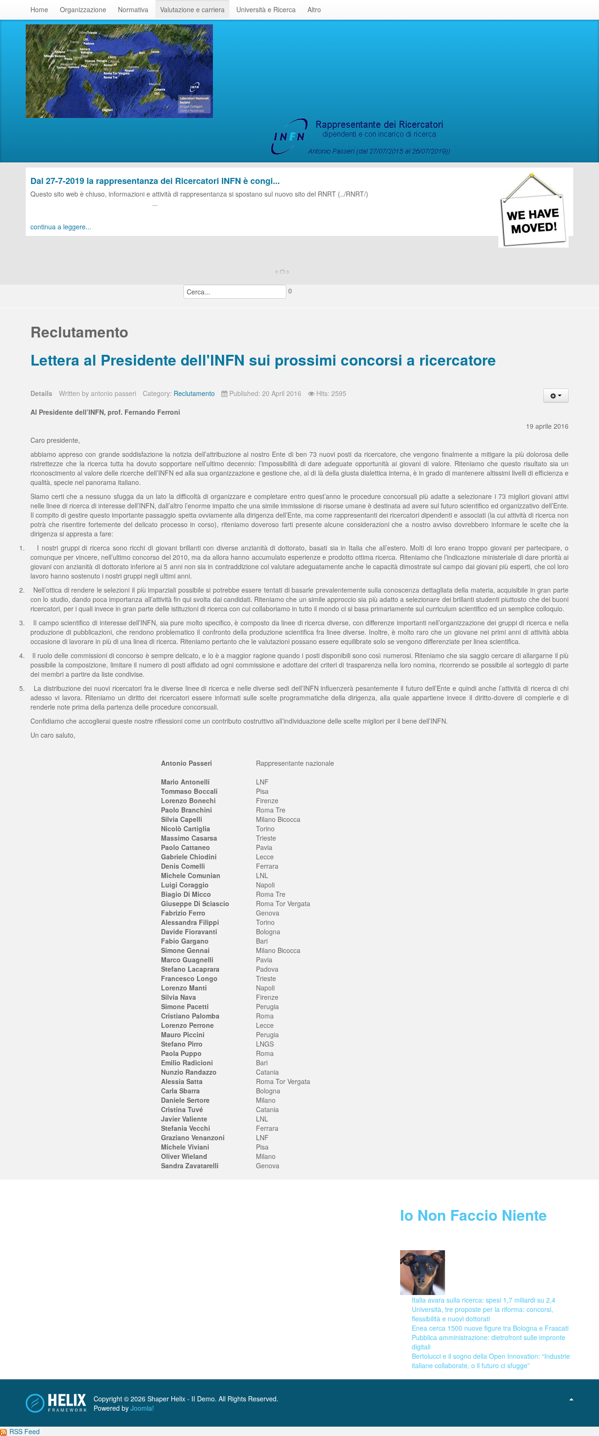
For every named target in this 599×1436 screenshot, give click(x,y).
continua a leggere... (60, 226)
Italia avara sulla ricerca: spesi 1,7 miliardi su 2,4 (483, 1299)
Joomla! (142, 1408)
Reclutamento (194, 393)
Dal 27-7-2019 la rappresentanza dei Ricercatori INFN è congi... (155, 181)
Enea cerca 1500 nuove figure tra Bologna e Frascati (490, 1328)
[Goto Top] (571, 1398)
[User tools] (556, 395)
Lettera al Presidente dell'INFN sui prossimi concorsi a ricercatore (263, 359)
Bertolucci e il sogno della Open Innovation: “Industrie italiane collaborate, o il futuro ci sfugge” (491, 1360)
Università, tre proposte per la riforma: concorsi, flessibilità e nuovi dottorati (482, 1313)
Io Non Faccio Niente (473, 1214)
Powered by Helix (56, 1403)
